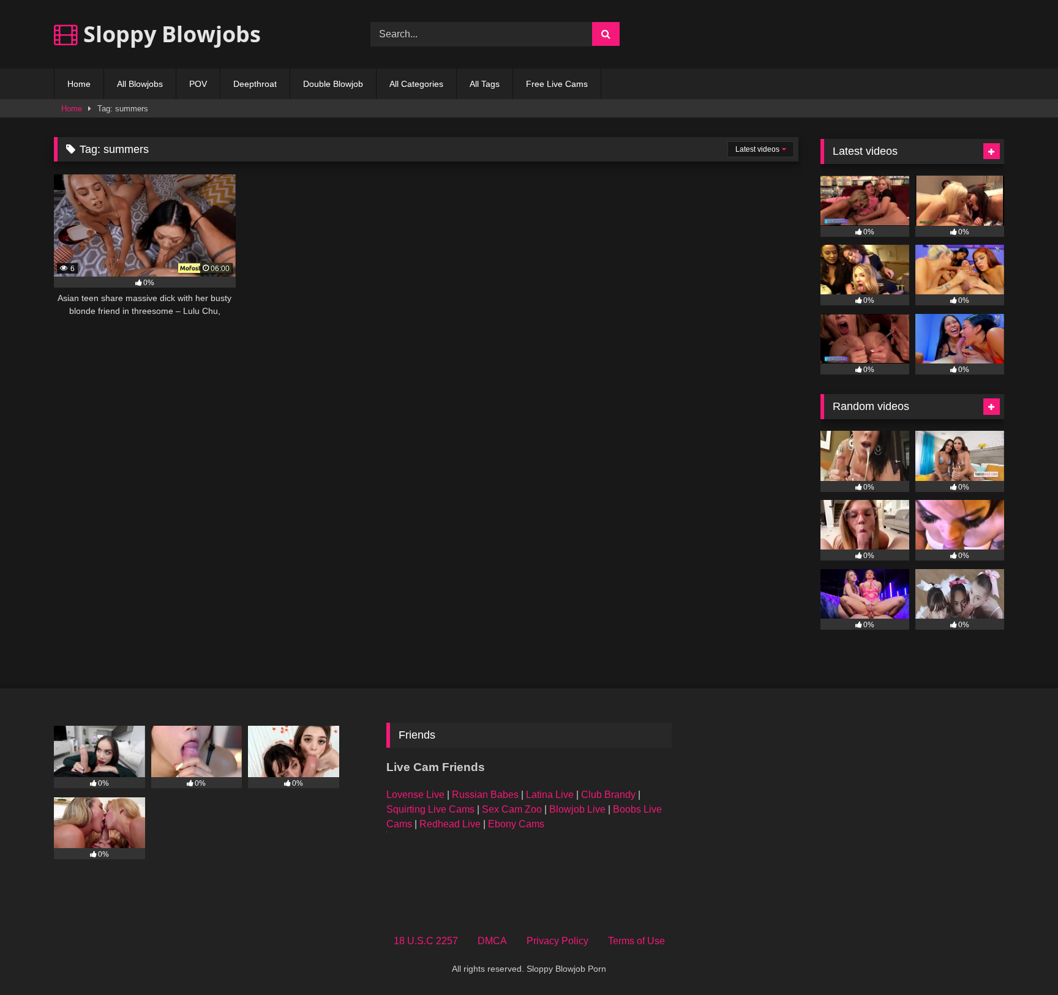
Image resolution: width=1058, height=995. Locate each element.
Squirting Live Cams (430, 809)
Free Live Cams (557, 84)
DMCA (492, 941)
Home (79, 84)
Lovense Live (415, 794)
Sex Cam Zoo (512, 809)
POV (198, 84)
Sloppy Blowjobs (169, 34)
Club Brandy (608, 794)
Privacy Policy (557, 941)
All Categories (416, 84)
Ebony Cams (516, 824)
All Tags (485, 84)
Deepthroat (255, 84)
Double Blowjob (333, 84)
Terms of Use (636, 941)
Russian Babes (485, 794)
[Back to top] (1020, 959)
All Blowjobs (140, 84)
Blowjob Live (577, 809)
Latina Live (550, 794)
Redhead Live (450, 824)
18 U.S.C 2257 (426, 941)
